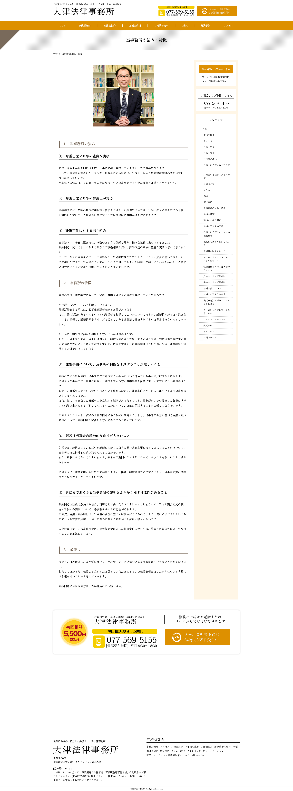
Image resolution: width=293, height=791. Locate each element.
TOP (62, 25)
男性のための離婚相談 (214, 282)
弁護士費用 (135, 25)
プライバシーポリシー (214, 319)
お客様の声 (208, 184)
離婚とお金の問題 (212, 220)
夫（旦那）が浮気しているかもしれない (216, 302)
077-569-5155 (216, 103)
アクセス (228, 25)
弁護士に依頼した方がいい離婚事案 (216, 234)
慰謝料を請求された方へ (215, 251)
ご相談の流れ (161, 25)
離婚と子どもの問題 (213, 226)
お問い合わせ (210, 337)
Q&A (185, 25)
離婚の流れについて (213, 288)
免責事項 (207, 325)
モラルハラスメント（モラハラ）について (216, 259)
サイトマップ (210, 331)
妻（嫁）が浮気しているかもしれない (216, 311)
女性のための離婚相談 (214, 276)
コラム (206, 190)
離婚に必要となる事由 (214, 294)
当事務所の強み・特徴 (214, 208)
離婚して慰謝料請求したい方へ (216, 243)
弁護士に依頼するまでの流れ (216, 166)
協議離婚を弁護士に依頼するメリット (216, 268)
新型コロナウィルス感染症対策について (167, 755)
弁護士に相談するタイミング (216, 176)
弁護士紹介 (110, 25)
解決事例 (205, 25)
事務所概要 (85, 25)
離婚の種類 (208, 214)
